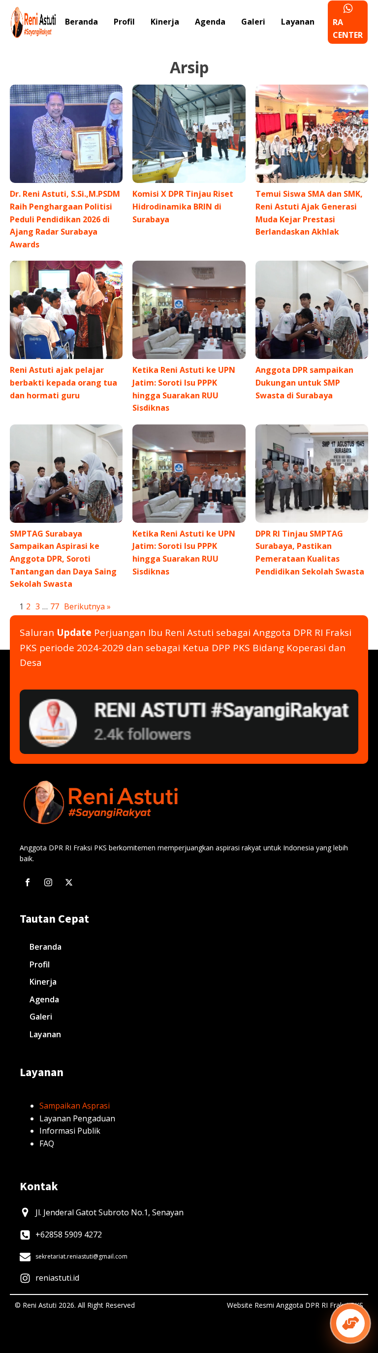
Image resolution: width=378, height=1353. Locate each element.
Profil (124, 21)
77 (54, 606)
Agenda (210, 21)
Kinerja (165, 21)
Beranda (81, 21)
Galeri (253, 21)
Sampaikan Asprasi (74, 1105)
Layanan (298, 21)
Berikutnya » (87, 606)
